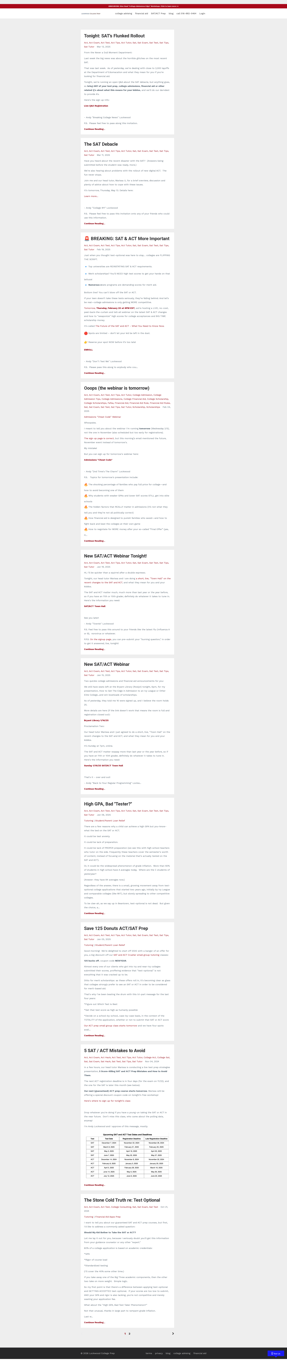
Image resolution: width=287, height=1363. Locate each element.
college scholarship (157, 399)
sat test (153, 42)
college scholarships (95, 403)
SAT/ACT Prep (158, 13)
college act (150, 1057)
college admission (142, 395)
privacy (159, 1353)
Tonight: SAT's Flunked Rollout (114, 35)
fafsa (110, 403)
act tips (115, 42)
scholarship (139, 407)
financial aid (141, 13)
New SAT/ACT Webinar (107, 664)
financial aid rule (139, 403)
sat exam (143, 42)
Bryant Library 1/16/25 (96, 720)
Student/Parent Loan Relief (110, 820)
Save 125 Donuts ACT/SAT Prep (116, 928)
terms (149, 1353)
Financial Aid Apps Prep (108, 1216)
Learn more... (91, 196)
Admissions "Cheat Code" (98, 459)
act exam (94, 42)
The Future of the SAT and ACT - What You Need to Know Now (129, 326)
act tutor (126, 42)
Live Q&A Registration (96, 105)
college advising (123, 13)
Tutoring (88, 820)
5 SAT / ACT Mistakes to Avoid (114, 1050)
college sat (163, 1057)
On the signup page (100, 639)
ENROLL (88, 349)
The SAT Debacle (101, 144)
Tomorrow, (109, 308)
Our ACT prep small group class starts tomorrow (110, 1025)
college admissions (112, 399)
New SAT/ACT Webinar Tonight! (115, 556)
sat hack (106, 1061)
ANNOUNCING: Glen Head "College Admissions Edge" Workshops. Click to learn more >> (143, 6)
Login (202, 13)
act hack (106, 1057)
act (86, 42)
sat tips (164, 42)
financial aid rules (160, 403)
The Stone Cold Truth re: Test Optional (122, 1200)
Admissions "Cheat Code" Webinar (102, 417)
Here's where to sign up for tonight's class (107, 1100)
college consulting (121, 1207)
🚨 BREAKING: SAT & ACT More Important (126, 238)
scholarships (153, 407)
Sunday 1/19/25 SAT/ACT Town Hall (103, 765)
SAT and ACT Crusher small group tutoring (136, 955)
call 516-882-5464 (186, 13)
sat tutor (89, 46)
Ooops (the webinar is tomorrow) (116, 388)
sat (134, 42)
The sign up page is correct (99, 438)
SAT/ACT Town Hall (94, 606)
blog (171, 13)
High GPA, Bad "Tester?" (108, 804)
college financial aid (135, 399)
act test (105, 42)
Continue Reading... (94, 129)
